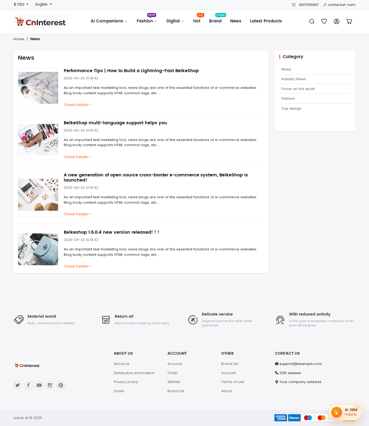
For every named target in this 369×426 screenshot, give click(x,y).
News (235, 21)
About (226, 391)
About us (121, 363)
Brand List (175, 391)
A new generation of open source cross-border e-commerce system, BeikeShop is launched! (156, 178)
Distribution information (134, 373)
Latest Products (266, 21)
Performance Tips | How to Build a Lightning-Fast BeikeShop (131, 70)
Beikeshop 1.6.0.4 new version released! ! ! (111, 232)
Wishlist (173, 382)
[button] (349, 21)
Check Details (76, 104)
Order (119, 391)
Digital (173, 21)
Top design (291, 108)
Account (174, 363)
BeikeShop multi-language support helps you (115, 122)
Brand (217, 19)
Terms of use (232, 382)
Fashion (146, 19)
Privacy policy (126, 382)
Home (19, 39)
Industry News (293, 79)
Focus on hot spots (298, 88)
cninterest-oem (341, 4)
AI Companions (108, 21)
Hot (198, 19)
